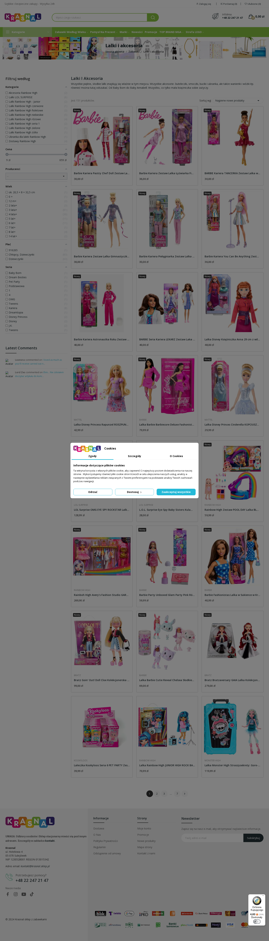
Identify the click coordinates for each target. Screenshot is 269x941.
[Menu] (263, 896)
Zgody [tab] (92, 456)
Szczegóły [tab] (134, 456)
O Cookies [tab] (176, 456)
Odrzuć (92, 492)
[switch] (257, 921)
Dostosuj (133, 492)
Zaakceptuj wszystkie (176, 492)
